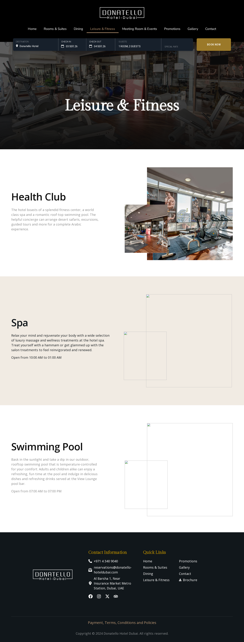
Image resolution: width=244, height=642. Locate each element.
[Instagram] (99, 596)
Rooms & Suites (55, 29)
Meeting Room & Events (139, 29)
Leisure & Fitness (102, 29)
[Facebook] (90, 596)
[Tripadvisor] (116, 596)
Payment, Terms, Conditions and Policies (122, 622)
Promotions (172, 29)
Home (32, 29)
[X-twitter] (107, 596)
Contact (210, 29)
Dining (78, 29)
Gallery (193, 29)
